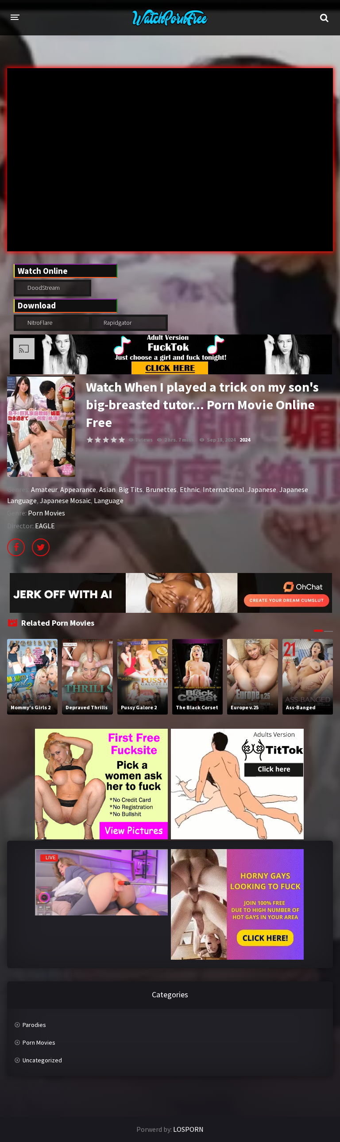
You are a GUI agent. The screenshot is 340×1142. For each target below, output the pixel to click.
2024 (245, 439)
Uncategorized (42, 1060)
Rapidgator (116, 323)
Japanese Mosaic (65, 500)
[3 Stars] (106, 440)
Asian (107, 489)
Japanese (261, 489)
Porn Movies (46, 512)
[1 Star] (90, 440)
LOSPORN (188, 1129)
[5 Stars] (122, 440)
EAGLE (45, 525)
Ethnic (190, 489)
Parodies (34, 1025)
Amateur (44, 489)
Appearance (78, 489)
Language (109, 500)
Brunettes (161, 489)
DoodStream (43, 288)
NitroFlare (39, 323)
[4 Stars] (114, 440)
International (223, 489)
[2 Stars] (98, 440)
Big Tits (131, 489)
